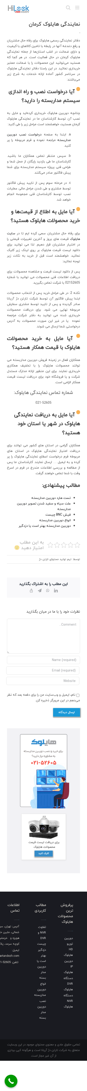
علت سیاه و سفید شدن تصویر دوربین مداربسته (44, 506)
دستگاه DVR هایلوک (68, 984)
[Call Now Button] (11, 1081)
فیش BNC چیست (58, 514)
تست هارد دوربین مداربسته (51, 498)
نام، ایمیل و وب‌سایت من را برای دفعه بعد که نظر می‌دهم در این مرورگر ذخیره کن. (43, 697)
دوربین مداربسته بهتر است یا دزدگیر (45, 526)
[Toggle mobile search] (68, 7)
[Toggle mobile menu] (77, 7)
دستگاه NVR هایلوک (68, 1001)
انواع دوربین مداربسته (55, 520)
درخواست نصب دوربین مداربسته (39, 137)
